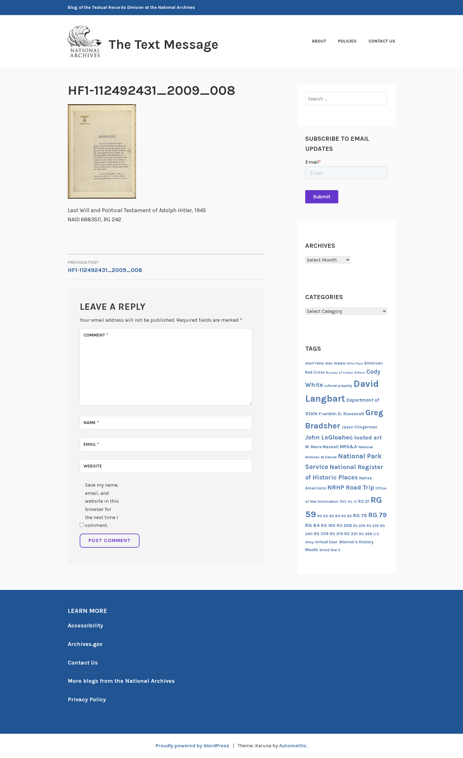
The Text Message (163, 44)
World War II (329, 550)
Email (91, 444)
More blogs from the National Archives (121, 680)
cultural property (338, 385)
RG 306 (321, 533)
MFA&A (348, 447)
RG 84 (312, 525)
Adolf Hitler (314, 363)
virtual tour (326, 542)
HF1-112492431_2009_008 (105, 267)
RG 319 (336, 533)
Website (92, 466)
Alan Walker (335, 363)
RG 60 (322, 516)
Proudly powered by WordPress (192, 746)
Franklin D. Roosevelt (341, 413)
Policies (347, 41)
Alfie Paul (355, 363)
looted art (368, 437)
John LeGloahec (329, 437)
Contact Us (382, 41)
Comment (95, 335)
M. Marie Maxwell (322, 446)
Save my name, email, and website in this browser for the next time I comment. (102, 505)
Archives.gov (85, 644)
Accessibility (85, 625)
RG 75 (360, 515)
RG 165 (328, 525)
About (319, 41)
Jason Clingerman (359, 427)
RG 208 (344, 525)
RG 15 (352, 502)
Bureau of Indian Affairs (345, 373)
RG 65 (346, 516)
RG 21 (363, 501)
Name (91, 422)
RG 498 (365, 534)
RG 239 (373, 526)
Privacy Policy (87, 699)
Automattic (292, 746)
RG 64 (334, 516)
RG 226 (359, 526)
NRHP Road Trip (350, 487)
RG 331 (351, 533)
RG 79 (377, 515)
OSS (343, 502)
